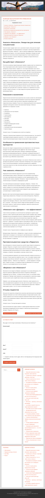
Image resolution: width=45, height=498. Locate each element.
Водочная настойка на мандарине (33, 438)
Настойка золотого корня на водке (33, 408)
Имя (4, 345)
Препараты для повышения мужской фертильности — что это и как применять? (33, 427)
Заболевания (13, 20)
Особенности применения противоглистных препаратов (16, 30)
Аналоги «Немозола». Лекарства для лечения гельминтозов (17, 25)
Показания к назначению (9, 28)
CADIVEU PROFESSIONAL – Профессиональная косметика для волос (33, 419)
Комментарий (6, 326)
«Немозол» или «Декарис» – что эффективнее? (14, 33)
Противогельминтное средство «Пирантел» (13, 35)
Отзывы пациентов (8, 38)
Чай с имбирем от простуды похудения (33, 313)
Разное (6, 455)
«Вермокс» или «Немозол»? (10, 37)
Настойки (6, 453)
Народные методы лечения (10, 452)
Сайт (4, 353)
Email (5, 349)
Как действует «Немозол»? (10, 27)
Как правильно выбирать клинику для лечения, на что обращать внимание (33, 384)
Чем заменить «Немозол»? (10, 32)
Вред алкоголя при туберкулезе (10, 313)
